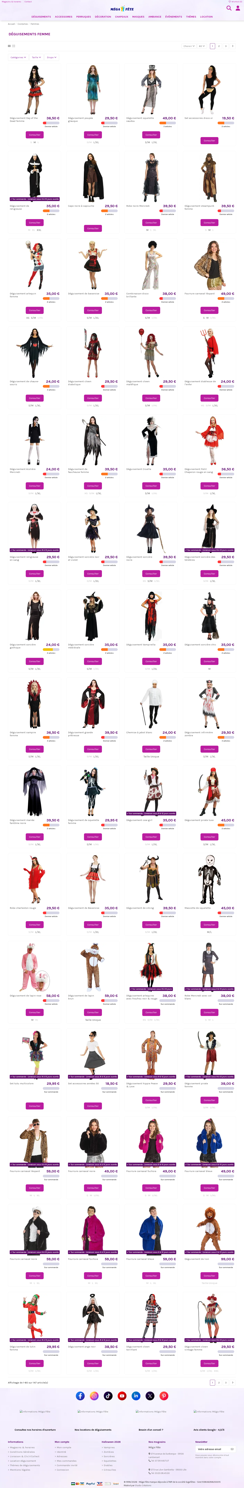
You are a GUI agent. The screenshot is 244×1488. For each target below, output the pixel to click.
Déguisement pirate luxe (199, 820)
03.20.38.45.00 (162, 1473)
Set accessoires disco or (199, 118)
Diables (108, 1465)
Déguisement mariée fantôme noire (22, 822)
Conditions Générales (22, 1451)
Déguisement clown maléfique (138, 383)
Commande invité (67, 1465)
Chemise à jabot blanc (139, 732)
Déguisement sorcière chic (200, 644)
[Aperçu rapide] (56, 76)
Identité (61, 1451)
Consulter (34, 134)
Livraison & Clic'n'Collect (24, 1456)
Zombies (109, 1451)
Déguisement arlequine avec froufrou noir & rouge (141, 997)
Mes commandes (67, 1460)
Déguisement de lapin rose (25, 995)
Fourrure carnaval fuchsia (141, 1171)
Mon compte (64, 1447)
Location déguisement (23, 1460)
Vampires (109, 1447)
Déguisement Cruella (138, 469)
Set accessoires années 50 (83, 1083)
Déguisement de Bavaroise (83, 907)
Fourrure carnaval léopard (200, 293)
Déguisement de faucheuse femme (78, 471)
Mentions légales (20, 1469)
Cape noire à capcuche (81, 205)
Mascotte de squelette (198, 907)
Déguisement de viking (140, 907)
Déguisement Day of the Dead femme (24, 119)
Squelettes (110, 1460)
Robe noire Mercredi (138, 205)
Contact (28, 1)
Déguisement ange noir (82, 1346)
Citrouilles (110, 1469)
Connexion (63, 1469)
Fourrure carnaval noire (81, 1171)
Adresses (62, 1456)
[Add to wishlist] (56, 70)
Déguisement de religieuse (19, 207)
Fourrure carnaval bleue (198, 1171)
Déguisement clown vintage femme (196, 1348)
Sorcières (109, 1456)
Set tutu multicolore (22, 1083)
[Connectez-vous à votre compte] (238, 8)
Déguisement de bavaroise (83, 293)
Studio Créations (143, 1485)
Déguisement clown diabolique (79, 383)
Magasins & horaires (12, 1)
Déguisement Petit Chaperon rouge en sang (199, 471)
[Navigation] (232, 46)
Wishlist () (236, 1)
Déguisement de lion (197, 1258)
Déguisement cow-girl (139, 820)
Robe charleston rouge (23, 907)
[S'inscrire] (232, 1449)
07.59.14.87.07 (162, 1460)
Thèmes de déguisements (25, 1465)
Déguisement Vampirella (140, 644)
